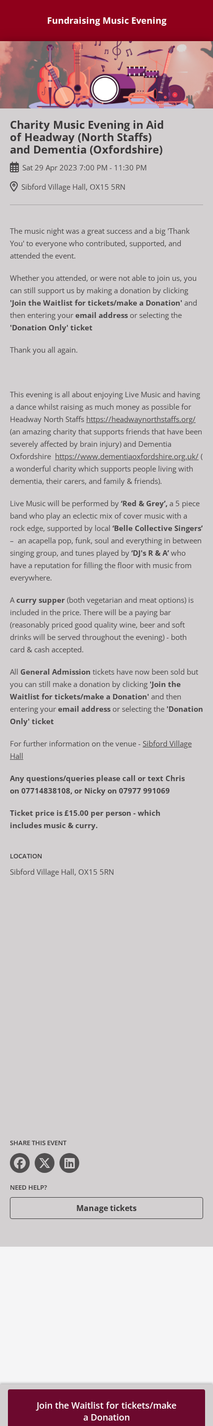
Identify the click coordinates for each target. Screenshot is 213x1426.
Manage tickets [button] (106, 1208)
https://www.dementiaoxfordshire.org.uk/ (127, 456)
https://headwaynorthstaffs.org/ (141, 419)
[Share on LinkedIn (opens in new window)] (69, 1163)
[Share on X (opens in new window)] (44, 1163)
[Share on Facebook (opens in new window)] (20, 1163)
